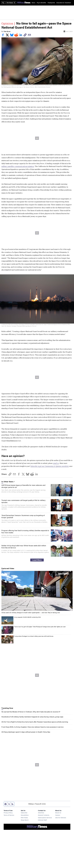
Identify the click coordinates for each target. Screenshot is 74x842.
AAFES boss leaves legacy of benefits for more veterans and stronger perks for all (23, 486)
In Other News (7, 481)
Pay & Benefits (41, 2)
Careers (57, 815)
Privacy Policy (8, 813)
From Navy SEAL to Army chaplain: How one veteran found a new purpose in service (32, 727)
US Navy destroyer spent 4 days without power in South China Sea (25, 732)
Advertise (41, 813)
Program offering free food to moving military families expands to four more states (25, 531)
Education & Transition (63, 2)
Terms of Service (9, 815)
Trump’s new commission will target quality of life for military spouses (23, 501)
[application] (36, 591)
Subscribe (24, 813)
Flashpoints (51, 2)
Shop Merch (25, 820)
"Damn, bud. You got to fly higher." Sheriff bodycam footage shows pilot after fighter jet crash (40, 627)
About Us (58, 813)
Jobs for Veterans (60, 818)
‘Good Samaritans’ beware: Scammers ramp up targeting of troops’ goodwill (23, 516)
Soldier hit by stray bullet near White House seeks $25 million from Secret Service (23, 546)
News (33, 2)
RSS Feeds (24, 818)
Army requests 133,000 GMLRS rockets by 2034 (27, 617)
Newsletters (25, 815)
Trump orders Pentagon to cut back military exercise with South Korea (33, 636)
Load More (37, 560)
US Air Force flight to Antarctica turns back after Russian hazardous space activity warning (34, 722)
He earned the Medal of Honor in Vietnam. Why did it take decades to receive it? (30, 712)
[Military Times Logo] (23, 3)
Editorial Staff (42, 820)
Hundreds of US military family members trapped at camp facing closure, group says (32, 717)
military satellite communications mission (17, 166)
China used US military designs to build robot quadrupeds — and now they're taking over (30, 612)
